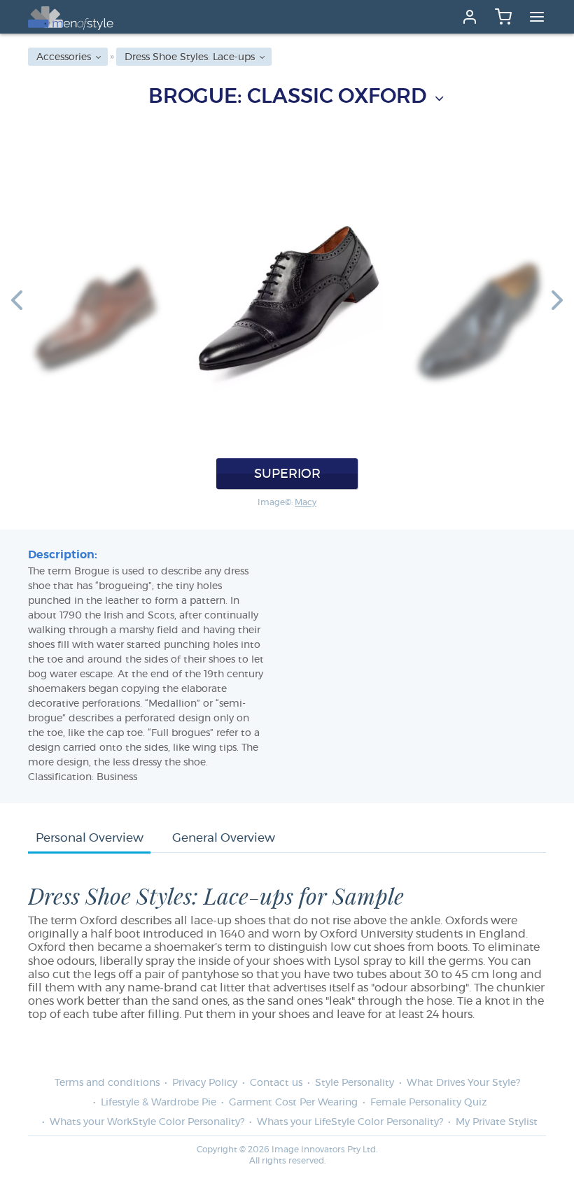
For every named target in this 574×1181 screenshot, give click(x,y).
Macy (305, 502)
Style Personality (354, 1083)
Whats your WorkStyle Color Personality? (147, 1122)
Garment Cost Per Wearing (293, 1103)
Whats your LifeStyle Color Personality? (350, 1122)
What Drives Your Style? (463, 1083)
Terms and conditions (107, 1083)
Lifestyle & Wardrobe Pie (158, 1103)
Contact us (276, 1083)
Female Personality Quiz (428, 1103)
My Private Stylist (497, 1122)
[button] (17, 299)
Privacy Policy (204, 1083)
